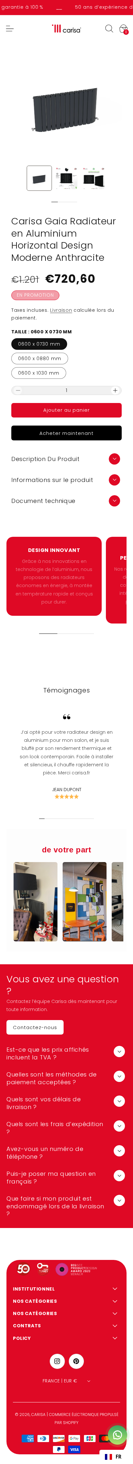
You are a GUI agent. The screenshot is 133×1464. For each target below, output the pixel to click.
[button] (109, 29)
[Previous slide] (46, 202)
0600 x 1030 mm (38, 373)
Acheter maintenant (66, 433)
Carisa (38, 1414)
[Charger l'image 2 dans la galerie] (66, 178)
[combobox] (113, 1457)
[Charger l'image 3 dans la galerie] (94, 178)
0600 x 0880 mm (39, 358)
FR (118, 1456)
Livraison (61, 310)
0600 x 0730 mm (39, 344)
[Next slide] (84, 202)
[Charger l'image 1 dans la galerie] (39, 178)
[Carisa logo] (67, 28)
